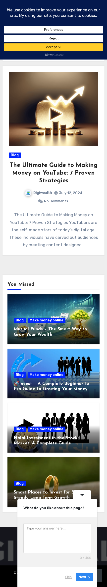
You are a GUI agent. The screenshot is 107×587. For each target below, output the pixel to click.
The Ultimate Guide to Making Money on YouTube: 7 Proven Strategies (54, 173)
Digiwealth (42, 193)
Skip (68, 577)
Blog (15, 155)
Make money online (46, 320)
